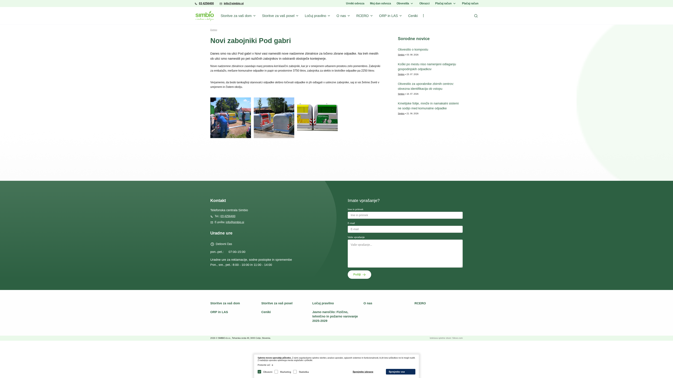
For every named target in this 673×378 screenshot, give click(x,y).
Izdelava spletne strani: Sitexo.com (446, 338)
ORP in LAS (388, 16)
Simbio (401, 55)
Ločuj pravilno (315, 16)
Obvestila (403, 3)
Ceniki (413, 16)
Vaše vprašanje (356, 237)
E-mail (351, 223)
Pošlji (357, 274)
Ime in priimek (355, 209)
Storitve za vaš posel (278, 16)
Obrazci (424, 3)
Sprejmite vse (397, 371)
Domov (213, 30)
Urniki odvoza (355, 3)
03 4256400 (206, 3)
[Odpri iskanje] (475, 15)
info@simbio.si (234, 3)
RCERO (362, 16)
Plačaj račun (443, 3)
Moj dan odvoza (380, 3)
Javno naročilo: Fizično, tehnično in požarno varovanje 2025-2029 (335, 316)
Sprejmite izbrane (363, 371)
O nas (341, 16)
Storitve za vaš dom (236, 16)
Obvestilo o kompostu (413, 49)
